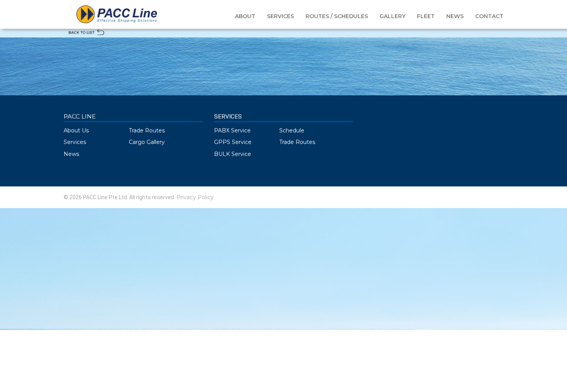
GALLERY (392, 16)
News (71, 154)
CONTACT (489, 16)
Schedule (291, 130)
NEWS (455, 16)
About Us (76, 130)
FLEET (426, 16)
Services (75, 142)
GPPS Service (232, 142)
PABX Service (232, 130)
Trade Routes (147, 130)
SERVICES (280, 16)
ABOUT (245, 16)
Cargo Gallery (147, 142)
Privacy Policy (195, 197)
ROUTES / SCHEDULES (336, 16)
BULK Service (232, 154)
